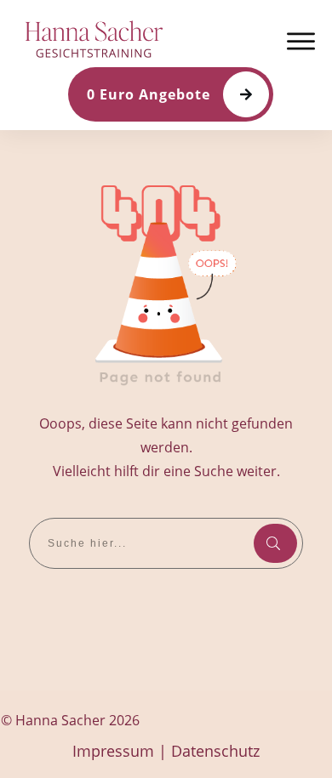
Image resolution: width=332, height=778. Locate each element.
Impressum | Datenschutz (166, 751)
